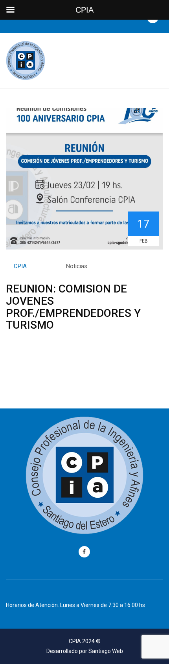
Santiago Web (105, 651)
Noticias (76, 266)
